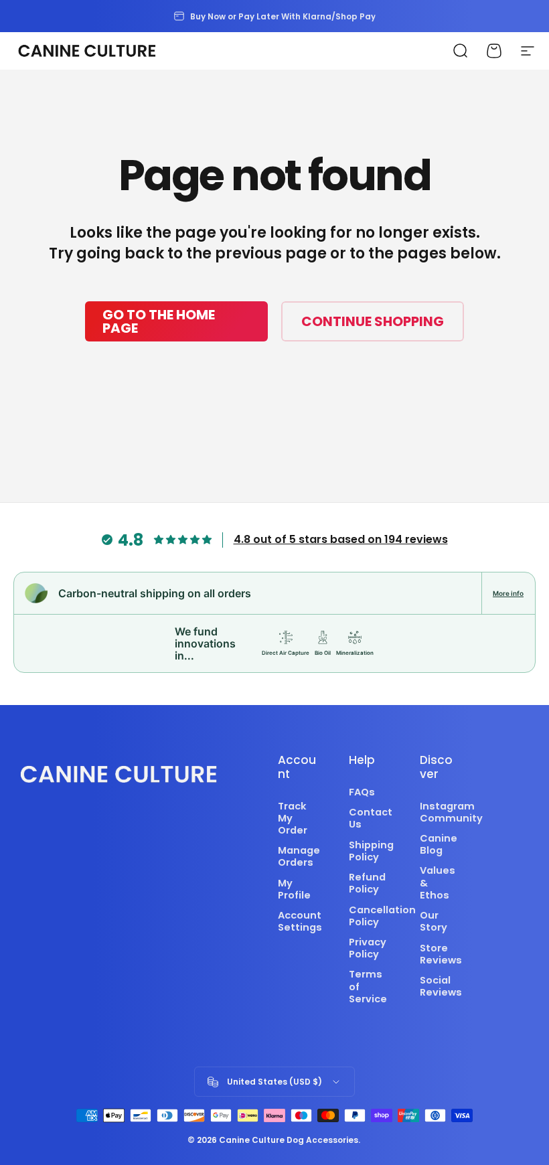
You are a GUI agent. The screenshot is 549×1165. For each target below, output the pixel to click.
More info (508, 593)
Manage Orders (299, 856)
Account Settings (300, 921)
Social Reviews (441, 986)
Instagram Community (451, 812)
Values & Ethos (437, 882)
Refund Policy (367, 883)
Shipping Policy (371, 851)
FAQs (362, 792)
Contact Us (370, 818)
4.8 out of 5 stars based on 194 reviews (341, 539)
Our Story (433, 921)
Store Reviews (441, 954)
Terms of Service (368, 986)
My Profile (294, 889)
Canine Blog (438, 844)
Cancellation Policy (382, 916)
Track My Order (292, 818)
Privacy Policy (367, 948)
